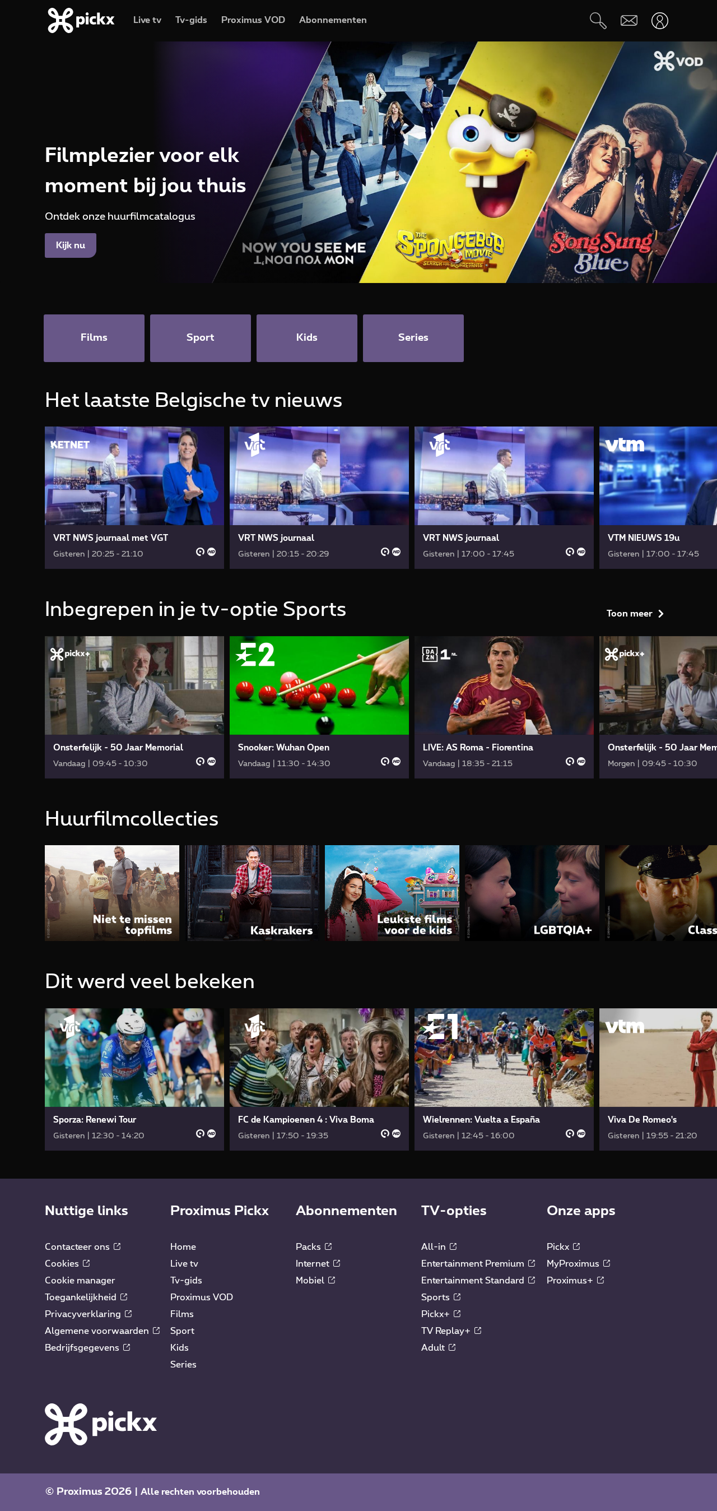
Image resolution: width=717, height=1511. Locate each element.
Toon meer (630, 404)
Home (183, 1456)
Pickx (559, 1456)
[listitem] (112, 1102)
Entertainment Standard (474, 1489)
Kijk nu (70, 245)
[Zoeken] (598, 20)
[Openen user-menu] (659, 20)
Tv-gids (186, 1489)
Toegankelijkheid (82, 1506)
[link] (134, 498)
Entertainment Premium (474, 1472)
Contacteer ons (78, 1456)
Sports (436, 1506)
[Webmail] (628, 20)
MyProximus (574, 1472)
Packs (309, 1456)
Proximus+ (571, 1489)
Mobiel (311, 1489)
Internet (314, 1472)
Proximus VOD (201, 1506)
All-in (434, 1456)
